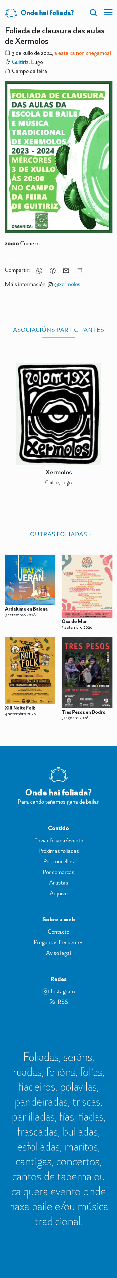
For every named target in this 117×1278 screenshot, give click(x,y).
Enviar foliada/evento (58, 840)
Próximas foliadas (58, 851)
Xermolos (58, 472)
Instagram (63, 991)
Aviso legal (58, 953)
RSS (63, 1001)
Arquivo (59, 893)
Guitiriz (20, 62)
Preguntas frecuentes (58, 942)
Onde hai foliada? (47, 12)
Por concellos (58, 861)
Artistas (58, 882)
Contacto (58, 931)
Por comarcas (58, 872)
